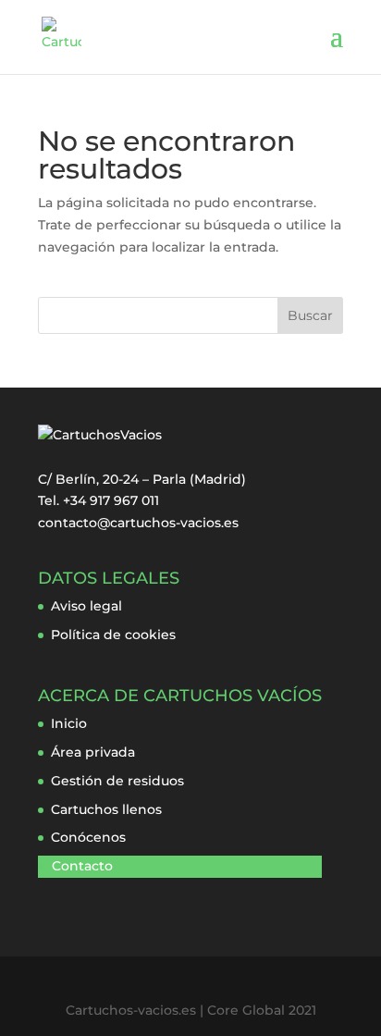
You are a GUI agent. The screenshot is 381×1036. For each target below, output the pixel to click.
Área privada (93, 752)
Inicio (69, 723)
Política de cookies (113, 634)
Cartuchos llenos (106, 809)
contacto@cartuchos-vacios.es (138, 522)
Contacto (82, 865)
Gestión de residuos (117, 780)
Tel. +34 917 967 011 (98, 500)
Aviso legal (86, 606)
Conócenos (88, 837)
